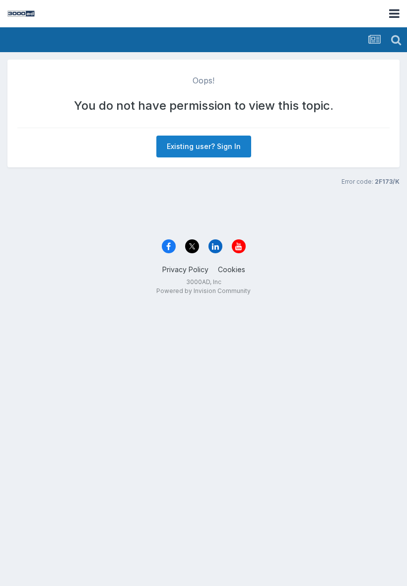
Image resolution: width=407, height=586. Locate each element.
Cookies (231, 269)
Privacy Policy (185, 269)
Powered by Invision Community (203, 290)
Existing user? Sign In (204, 146)
